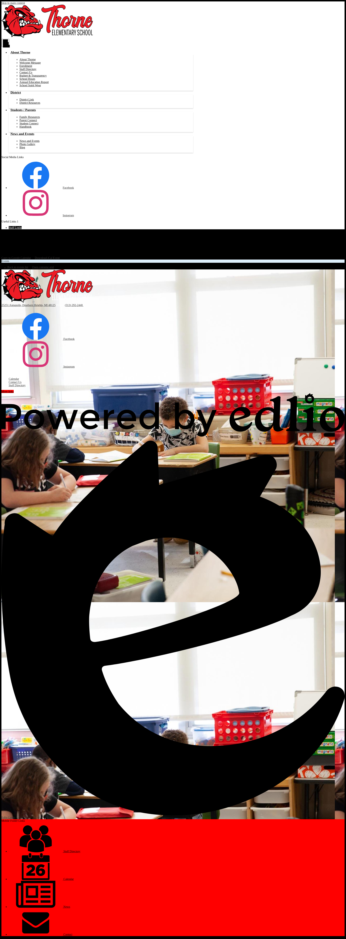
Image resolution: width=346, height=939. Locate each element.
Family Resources (29, 117)
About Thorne (27, 59)
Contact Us (25, 72)
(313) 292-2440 (74, 305)
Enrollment (25, 65)
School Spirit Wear (30, 85)
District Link (26, 99)
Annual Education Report (34, 82)
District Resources (29, 102)
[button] (20, 52)
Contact (67, 934)
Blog (22, 147)
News (66, 906)
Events (5, 261)
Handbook (25, 126)
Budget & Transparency (33, 75)
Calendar (14, 378)
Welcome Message (30, 62)
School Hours (27, 78)
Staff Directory (27, 69)
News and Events (29, 140)
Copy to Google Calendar (16, 257)
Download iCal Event (47, 257)
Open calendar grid (43, 267)
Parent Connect (28, 120)
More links (7, 391)
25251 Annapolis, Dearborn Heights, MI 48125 (28, 305)
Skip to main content (13, 2)
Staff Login (15, 227)
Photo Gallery (27, 144)
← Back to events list (16, 267)
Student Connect (28, 123)
